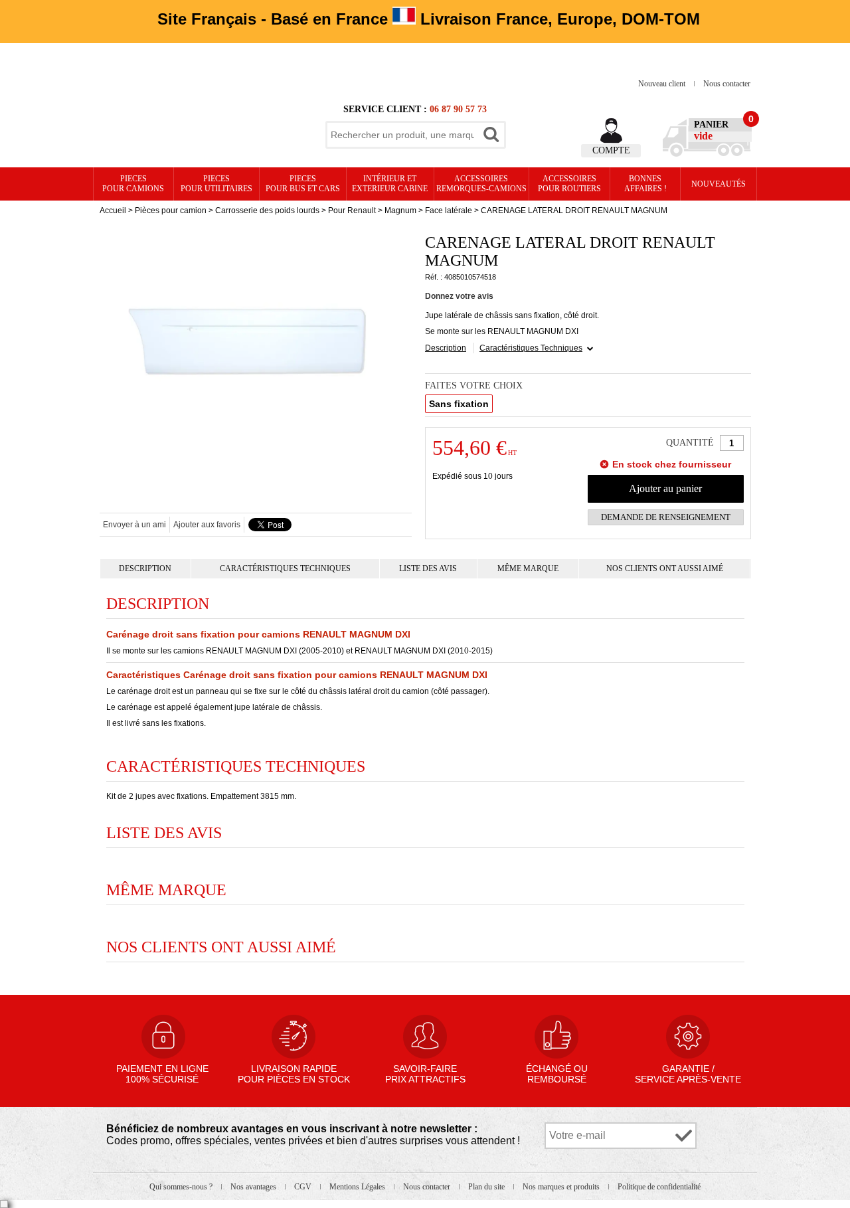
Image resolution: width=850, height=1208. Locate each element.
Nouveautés (718, 184)
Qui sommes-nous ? (181, 1186)
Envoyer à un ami (134, 524)
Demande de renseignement (665, 517)
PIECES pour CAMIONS (133, 183)
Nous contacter (726, 83)
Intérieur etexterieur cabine (390, 183)
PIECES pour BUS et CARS (303, 183)
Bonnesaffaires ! (645, 183)
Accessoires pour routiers (569, 183)
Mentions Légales (358, 1186)
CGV (303, 1186)
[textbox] (402, 135)
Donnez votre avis (459, 296)
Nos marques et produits (562, 1186)
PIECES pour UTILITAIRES (216, 183)
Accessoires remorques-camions (481, 183)
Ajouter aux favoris (206, 524)
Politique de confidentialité (659, 1186)
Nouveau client (662, 83)
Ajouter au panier (665, 488)
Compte (611, 150)
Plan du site (487, 1186)
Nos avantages (254, 1186)
